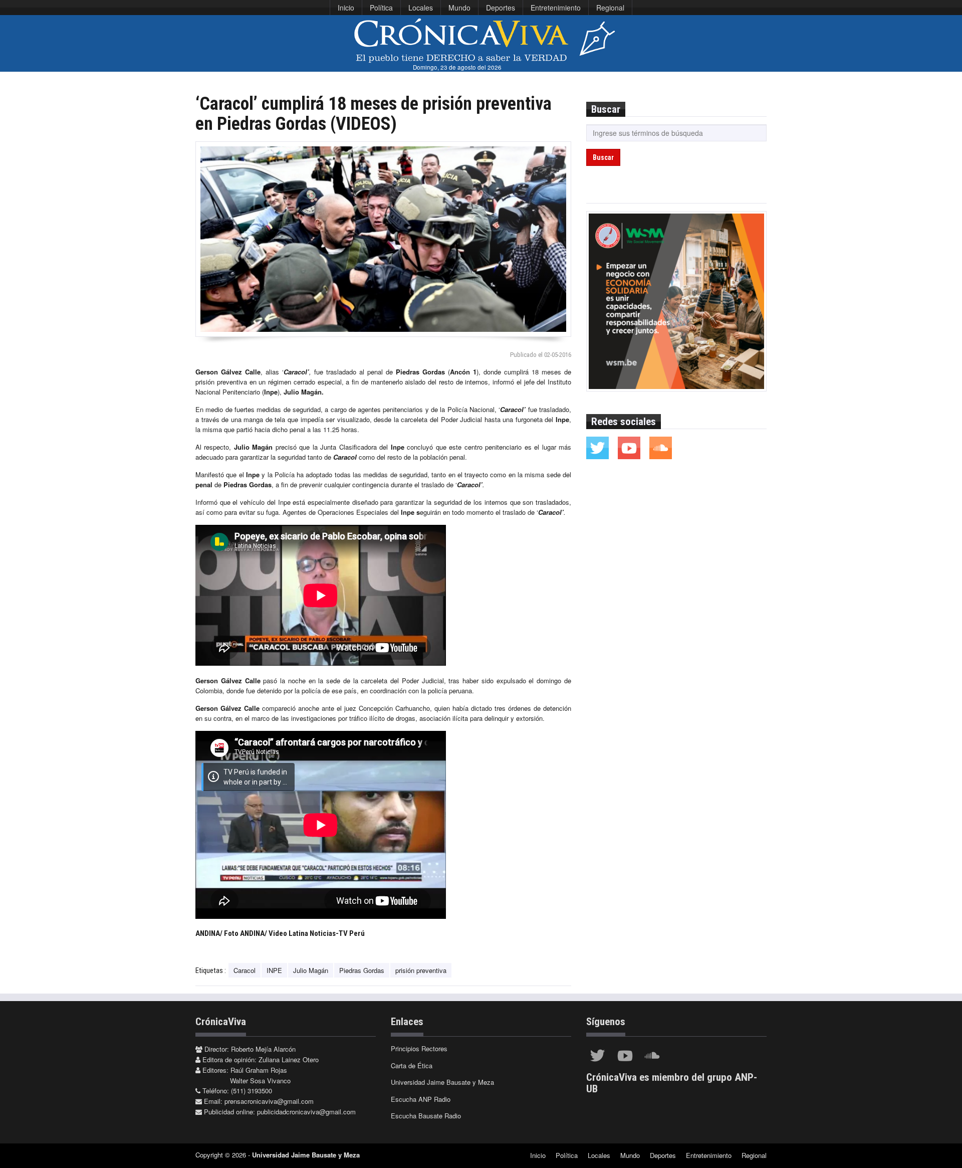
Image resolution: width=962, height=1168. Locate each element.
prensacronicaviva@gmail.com (269, 1101)
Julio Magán (310, 970)
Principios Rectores (419, 1048)
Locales (420, 8)
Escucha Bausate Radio (426, 1115)
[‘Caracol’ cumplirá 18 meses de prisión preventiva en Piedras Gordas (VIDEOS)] (383, 239)
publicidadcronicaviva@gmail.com (306, 1111)
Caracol (244, 970)
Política (381, 8)
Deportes (500, 8)
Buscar (603, 157)
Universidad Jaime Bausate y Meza (442, 1082)
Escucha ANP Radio (420, 1099)
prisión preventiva (420, 970)
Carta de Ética (411, 1065)
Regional (610, 8)
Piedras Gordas (361, 970)
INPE (274, 970)
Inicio (346, 8)
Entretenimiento (556, 8)
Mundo (459, 8)
